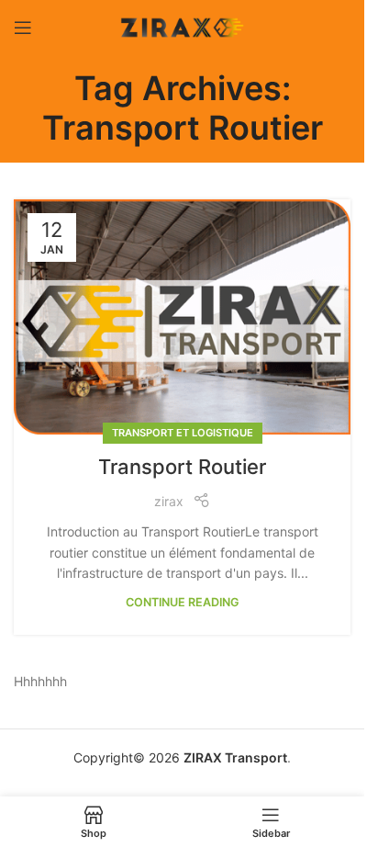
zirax (168, 501)
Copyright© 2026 (126, 757)
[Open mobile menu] (23, 27)
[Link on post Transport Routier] (182, 317)
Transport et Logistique (182, 432)
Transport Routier (182, 467)
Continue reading (182, 602)
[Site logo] (182, 26)
